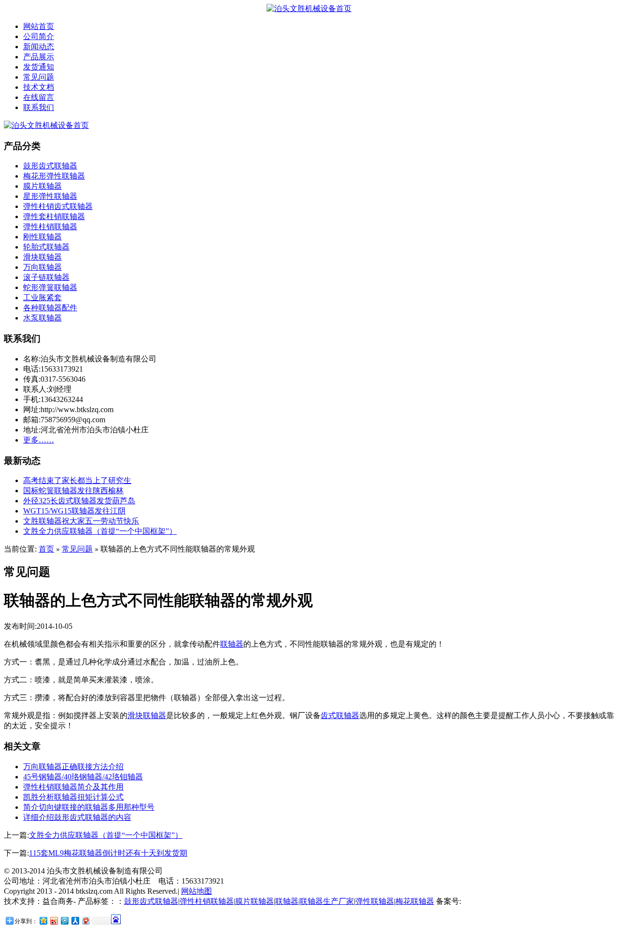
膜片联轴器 (42, 186)
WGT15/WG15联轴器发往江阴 (74, 511)
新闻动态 (38, 46)
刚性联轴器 (42, 237)
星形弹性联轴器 (50, 196)
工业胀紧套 (42, 297)
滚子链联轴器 (46, 277)
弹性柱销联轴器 (50, 226)
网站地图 (196, 891)
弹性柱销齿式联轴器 (58, 206)
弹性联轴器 (374, 901)
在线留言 (38, 97)
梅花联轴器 (414, 901)
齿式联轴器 (340, 715)
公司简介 (38, 36)
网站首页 (38, 26)
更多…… (38, 440)
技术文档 (38, 87)
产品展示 (38, 57)
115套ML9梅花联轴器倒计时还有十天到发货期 (108, 853)
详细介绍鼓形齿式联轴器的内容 (77, 817)
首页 (46, 549)
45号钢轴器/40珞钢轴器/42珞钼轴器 (83, 777)
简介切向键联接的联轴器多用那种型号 (88, 807)
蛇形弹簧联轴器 (50, 287)
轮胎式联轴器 (46, 247)
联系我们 (38, 107)
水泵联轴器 (42, 318)
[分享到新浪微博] (53, 920)
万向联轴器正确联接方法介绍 (73, 766)
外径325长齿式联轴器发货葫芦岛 (79, 501)
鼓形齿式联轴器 (50, 166)
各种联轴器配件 (50, 308)
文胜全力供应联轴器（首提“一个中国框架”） (100, 531)
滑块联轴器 (42, 257)
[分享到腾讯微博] (64, 920)
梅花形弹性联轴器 (54, 176)
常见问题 (38, 77)
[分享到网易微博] (85, 920)
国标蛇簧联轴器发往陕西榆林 (73, 490)
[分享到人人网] (75, 920)
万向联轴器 (42, 267)
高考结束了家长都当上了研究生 (77, 480)
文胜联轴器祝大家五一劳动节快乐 (81, 521)
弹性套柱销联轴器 (54, 216)
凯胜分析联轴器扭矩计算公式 (73, 797)
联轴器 (231, 644)
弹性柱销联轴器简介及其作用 (73, 787)
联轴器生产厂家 (327, 901)
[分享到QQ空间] (43, 920)
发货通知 (38, 67)
